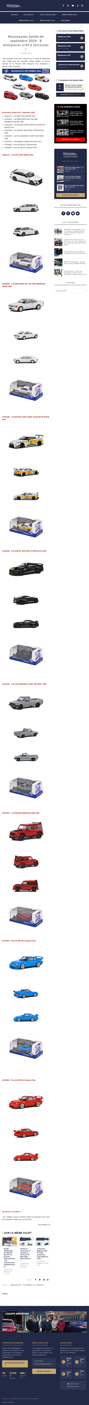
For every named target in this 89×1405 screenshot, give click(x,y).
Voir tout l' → (70, 94)
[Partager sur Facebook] (35, 1279)
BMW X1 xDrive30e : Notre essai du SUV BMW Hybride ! (75, 262)
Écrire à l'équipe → (44, 1371)
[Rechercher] (82, 5)
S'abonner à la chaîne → (70, 139)
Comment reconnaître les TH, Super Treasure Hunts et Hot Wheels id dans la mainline (74, 232)
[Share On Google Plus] (48, 1279)
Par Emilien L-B (28, 1285)
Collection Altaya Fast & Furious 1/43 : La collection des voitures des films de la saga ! (75, 242)
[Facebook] (63, 5)
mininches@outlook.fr (43, 1364)
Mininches (6, 1398)
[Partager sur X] (39, 1279)
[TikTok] (77, 5)
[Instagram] (68, 5)
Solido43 (40, 1285)
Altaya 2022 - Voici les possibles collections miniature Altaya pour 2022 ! (75, 272)
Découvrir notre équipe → (15, 1364)
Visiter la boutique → (70, 195)
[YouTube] (73, 5)
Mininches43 (16, 1285)
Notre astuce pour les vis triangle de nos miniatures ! (75, 252)
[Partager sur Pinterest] (44, 1279)
